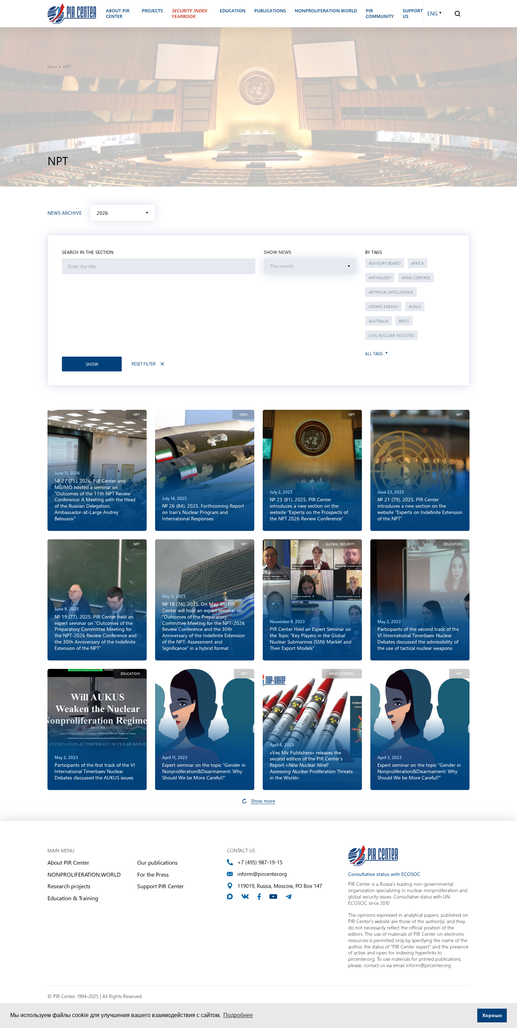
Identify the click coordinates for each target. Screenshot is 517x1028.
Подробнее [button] (238, 1015)
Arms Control (416, 277)
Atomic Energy (383, 306)
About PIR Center (68, 862)
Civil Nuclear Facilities (391, 335)
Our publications (157, 862)
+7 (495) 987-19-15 (259, 862)
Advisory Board (385, 263)
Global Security (340, 544)
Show (92, 364)
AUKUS (415, 306)
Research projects (68, 886)
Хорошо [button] (492, 1015)
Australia (378, 321)
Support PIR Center (160, 886)
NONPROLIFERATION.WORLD (84, 874)
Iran (243, 414)
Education (452, 544)
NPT (136, 414)
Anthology (380, 277)
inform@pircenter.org (262, 874)
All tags (374, 353)
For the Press (153, 874)
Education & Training (72, 898)
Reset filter (143, 363)
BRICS (404, 321)
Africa (417, 263)
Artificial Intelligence (391, 292)
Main (52, 66)
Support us (413, 13)
